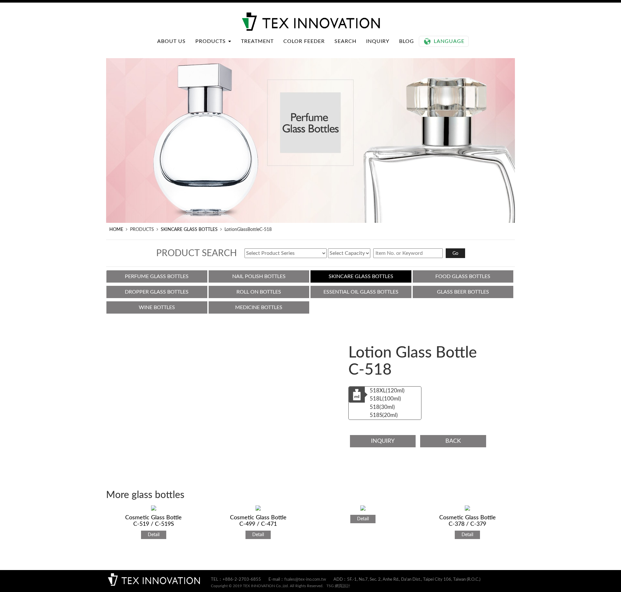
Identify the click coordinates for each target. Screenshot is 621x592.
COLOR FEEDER (304, 41)
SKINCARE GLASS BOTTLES (189, 229)
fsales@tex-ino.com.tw (305, 579)
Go (455, 253)
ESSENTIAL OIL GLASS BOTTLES (360, 292)
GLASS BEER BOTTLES (463, 292)
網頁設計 (342, 586)
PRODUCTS (210, 41)
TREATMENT (257, 41)
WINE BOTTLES (157, 307)
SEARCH (345, 41)
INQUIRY (377, 41)
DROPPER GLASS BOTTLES (157, 292)
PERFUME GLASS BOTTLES (157, 276)
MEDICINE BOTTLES (258, 307)
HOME (116, 229)
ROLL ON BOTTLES (258, 292)
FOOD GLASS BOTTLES (462, 276)
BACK (453, 441)
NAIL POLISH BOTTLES (259, 276)
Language (449, 41)
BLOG (406, 41)
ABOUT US (171, 41)
